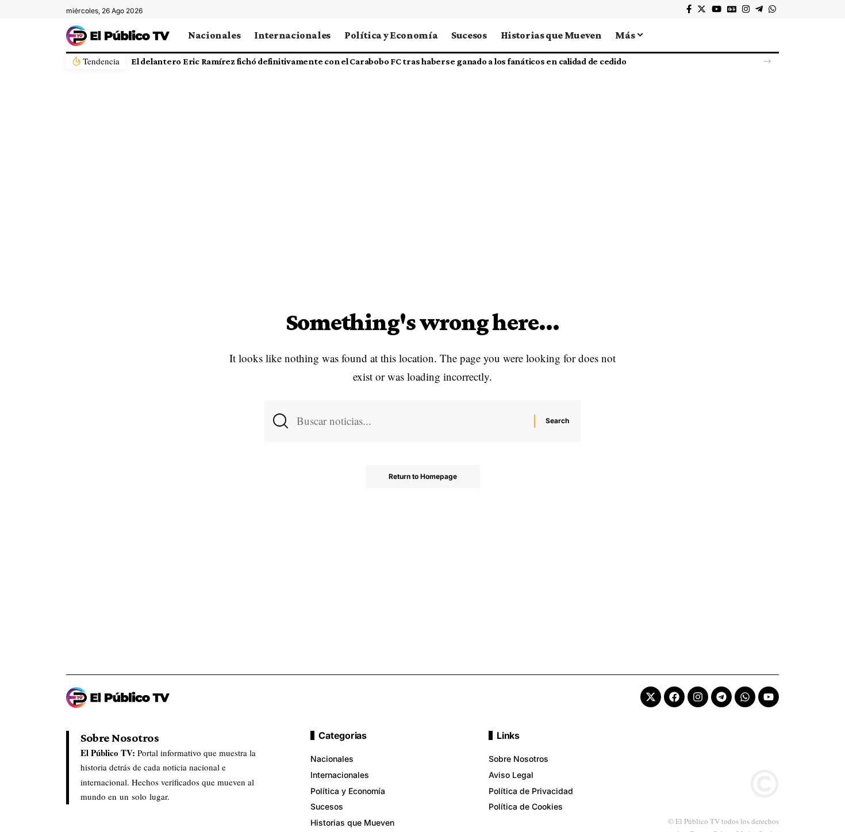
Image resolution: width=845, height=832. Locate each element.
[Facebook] (688, 9)
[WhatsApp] (772, 9)
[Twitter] (701, 9)
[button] (767, 61)
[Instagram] (745, 9)
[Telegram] (759, 9)
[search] (770, 35)
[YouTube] (716, 9)
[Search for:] (411, 421)
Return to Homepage (423, 476)
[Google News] (731, 9)
